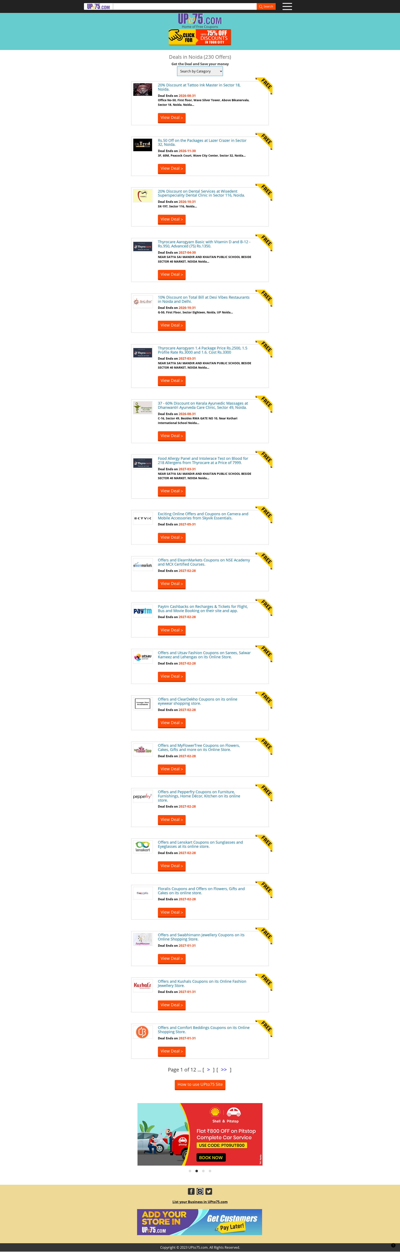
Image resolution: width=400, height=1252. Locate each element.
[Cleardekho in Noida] (142, 703)
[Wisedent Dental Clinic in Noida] (142, 195)
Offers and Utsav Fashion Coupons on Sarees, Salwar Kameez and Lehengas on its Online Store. (204, 654)
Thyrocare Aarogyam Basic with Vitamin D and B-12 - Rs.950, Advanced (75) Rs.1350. (204, 243)
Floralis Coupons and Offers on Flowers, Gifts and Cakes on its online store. (201, 890)
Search (268, 6)
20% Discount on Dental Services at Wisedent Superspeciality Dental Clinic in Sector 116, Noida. (201, 193)
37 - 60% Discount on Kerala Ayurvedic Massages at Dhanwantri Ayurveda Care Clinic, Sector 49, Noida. (203, 405)
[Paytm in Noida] (142, 610)
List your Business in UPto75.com (200, 1202)
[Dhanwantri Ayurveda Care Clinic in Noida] (142, 407)
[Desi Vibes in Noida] (142, 301)
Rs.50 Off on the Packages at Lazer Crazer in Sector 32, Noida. (202, 142)
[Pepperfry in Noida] (142, 796)
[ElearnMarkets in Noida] (142, 564)
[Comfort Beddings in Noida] (142, 1032)
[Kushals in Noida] (142, 985)
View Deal (172, 118)
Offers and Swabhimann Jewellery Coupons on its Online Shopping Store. (201, 936)
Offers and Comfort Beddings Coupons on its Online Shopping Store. (204, 1029)
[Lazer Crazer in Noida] (142, 144)
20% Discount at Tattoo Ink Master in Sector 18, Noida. (199, 87)
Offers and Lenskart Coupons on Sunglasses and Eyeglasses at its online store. (200, 844)
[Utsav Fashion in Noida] (142, 657)
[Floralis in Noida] (142, 892)
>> (224, 1069)
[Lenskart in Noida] (142, 846)
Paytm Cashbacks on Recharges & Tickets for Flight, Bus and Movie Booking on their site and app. (203, 608)
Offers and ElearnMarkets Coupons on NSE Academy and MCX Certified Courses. (204, 562)
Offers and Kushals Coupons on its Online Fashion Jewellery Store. (202, 983)
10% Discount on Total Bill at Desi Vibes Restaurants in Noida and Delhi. (204, 299)
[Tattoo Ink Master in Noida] (142, 89)
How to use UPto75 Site (200, 1084)
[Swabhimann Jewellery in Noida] (142, 939)
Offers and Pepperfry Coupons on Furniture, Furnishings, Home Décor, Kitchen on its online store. (199, 796)
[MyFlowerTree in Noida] (142, 749)
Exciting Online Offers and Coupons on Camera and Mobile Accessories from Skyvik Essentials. (203, 515)
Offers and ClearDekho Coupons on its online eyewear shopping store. (197, 701)
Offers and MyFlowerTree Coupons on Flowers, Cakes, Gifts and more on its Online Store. (199, 747)
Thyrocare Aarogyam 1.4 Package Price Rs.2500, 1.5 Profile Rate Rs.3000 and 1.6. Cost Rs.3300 (202, 350)
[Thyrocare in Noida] (142, 246)
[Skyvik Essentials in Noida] (142, 518)
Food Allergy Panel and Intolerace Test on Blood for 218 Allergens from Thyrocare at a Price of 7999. (203, 460)
